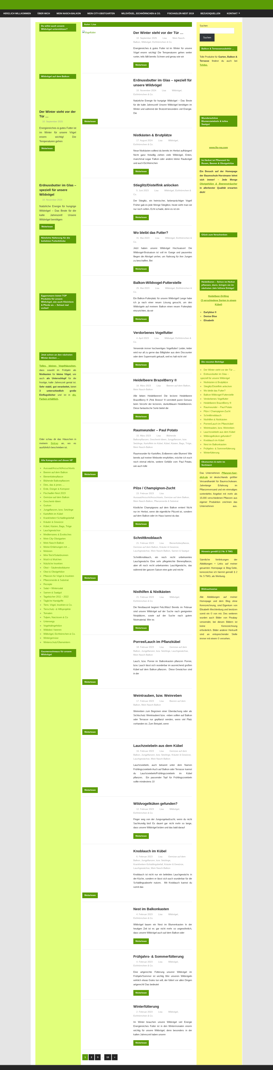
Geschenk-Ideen (158, 439)
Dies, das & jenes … (54, 484)
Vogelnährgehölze (52, 625)
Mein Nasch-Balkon (69, 13)
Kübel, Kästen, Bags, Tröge (177, 443)
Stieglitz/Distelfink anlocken (155, 185)
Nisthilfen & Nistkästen (151, 592)
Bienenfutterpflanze (179, 543)
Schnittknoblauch (147, 538)
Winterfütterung (146, 1006)
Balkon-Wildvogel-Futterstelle (157, 283)
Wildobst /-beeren (52, 629)
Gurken (47, 505)
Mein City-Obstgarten (101, 13)
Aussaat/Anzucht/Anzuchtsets (148, 497)
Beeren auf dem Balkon (178, 385)
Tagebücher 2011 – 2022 (56, 596)
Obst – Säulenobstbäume (56, 567)
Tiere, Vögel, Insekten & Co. (57, 604)
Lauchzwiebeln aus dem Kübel (158, 746)
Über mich (43, 13)
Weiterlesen (141, 65)
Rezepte (47, 584)
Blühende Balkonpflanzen (56, 480)
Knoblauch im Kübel (149, 851)
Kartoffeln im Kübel (153, 443)
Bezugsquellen (210, 13)
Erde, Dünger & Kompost (56, 489)
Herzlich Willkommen (17, 13)
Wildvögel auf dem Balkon (55, 76)
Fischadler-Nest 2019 (180, 13)
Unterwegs (49, 621)
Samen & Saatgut (180, 551)
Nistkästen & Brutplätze (152, 135)
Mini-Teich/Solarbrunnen (55, 555)
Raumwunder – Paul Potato (155, 430)
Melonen (47, 551)
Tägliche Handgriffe (53, 600)
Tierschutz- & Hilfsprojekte (57, 609)
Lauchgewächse (141, 551)
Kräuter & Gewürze (169, 547)
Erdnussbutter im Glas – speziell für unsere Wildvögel (57, 189)
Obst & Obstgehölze (53, 571)
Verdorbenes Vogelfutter (153, 333)
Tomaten (47, 613)
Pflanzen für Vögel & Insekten (58, 576)
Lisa (165, 38)
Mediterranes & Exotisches (57, 534)
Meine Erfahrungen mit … (56, 547)
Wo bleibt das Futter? (150, 233)
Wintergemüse (50, 638)
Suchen (204, 25)
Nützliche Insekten (53, 563)
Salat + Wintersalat (53, 588)
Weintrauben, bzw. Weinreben (157, 696)
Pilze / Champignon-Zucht (154, 488)
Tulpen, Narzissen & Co (55, 617)
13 (107, 1057)
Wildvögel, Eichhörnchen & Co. (141, 13)
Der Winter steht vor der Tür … (158, 33)
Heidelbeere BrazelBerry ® (155, 380)
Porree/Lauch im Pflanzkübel (156, 642)
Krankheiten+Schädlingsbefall (148, 864)
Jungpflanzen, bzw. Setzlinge (155, 651)
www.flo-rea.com (218, 147)
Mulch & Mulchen (52, 559)
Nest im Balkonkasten (151, 909)
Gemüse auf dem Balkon (176, 497)
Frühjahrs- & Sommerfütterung (158, 956)
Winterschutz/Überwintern (56, 642)
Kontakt (232, 13)
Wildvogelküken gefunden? (155, 804)
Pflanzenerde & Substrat (166, 501)
